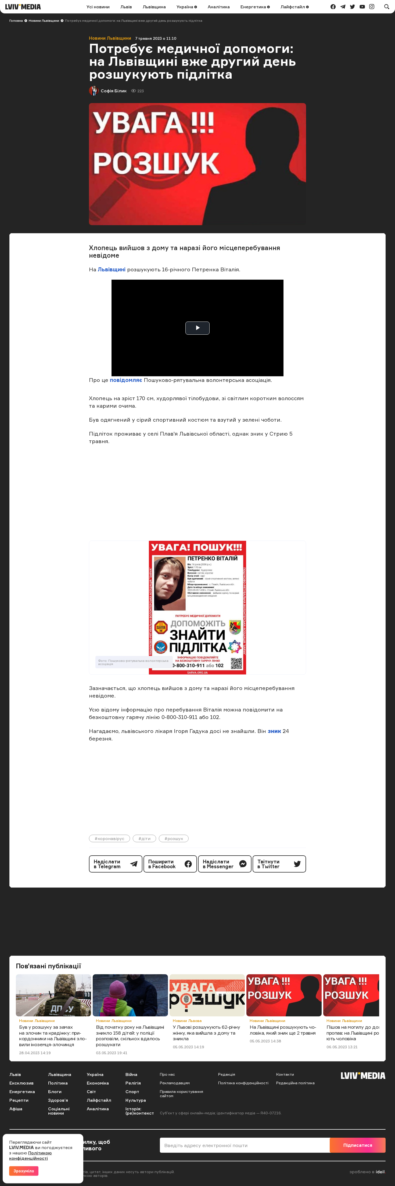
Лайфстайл (293, 6)
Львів (126, 6)
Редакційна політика (295, 1083)
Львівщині (111, 269)
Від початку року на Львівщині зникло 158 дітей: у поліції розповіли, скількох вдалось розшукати (130, 1035)
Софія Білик (114, 90)
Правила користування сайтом (181, 1093)
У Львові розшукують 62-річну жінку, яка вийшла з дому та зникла (206, 1032)
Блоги (55, 1091)
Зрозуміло (23, 1171)
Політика (58, 1083)
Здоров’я (58, 1100)
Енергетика (253, 6)
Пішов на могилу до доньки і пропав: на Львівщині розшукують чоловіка (360, 1032)
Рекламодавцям (175, 1083)
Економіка (98, 1083)
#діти (144, 838)
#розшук (173, 838)
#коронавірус (109, 838)
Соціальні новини (59, 1111)
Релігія (133, 1083)
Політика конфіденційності (243, 1083)
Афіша (15, 1108)
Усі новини (98, 6)
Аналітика (219, 6)
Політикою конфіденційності (30, 1155)
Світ (91, 1091)
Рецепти (18, 1100)
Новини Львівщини (44, 21)
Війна (131, 1074)
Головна (16, 21)
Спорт (132, 1091)
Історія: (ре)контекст (139, 1111)
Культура (135, 1100)
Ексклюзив (21, 1083)
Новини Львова (187, 1020)
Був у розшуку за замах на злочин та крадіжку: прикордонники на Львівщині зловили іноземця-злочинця (53, 1035)
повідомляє (127, 380)
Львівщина (154, 6)
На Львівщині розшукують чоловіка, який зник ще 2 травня (283, 1030)
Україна (185, 6)
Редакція (226, 1074)
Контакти (285, 1074)
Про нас (167, 1074)
